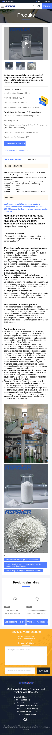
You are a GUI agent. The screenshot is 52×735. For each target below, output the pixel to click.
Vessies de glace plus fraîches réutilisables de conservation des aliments (23, 565)
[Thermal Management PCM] (26, 43)
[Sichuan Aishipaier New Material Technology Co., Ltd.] (10, 6)
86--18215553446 (44, 1)
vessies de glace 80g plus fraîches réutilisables (23, 571)
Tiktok (25, 719)
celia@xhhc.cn (9, 1)
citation (47, 6)
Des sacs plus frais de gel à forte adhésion (22, 560)
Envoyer (43, 671)
